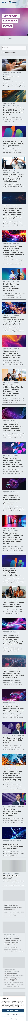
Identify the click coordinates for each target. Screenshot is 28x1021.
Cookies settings (13, 1018)
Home (4, 39)
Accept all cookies (13, 1010)
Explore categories (9, 52)
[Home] (9, 2)
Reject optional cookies (13, 1014)
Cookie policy (15, 1006)
